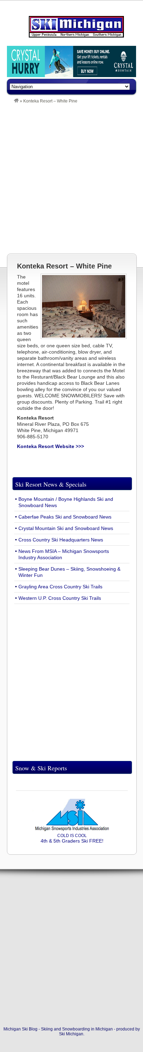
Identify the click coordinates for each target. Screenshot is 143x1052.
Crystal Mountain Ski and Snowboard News (65, 528)
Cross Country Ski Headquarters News (60, 539)
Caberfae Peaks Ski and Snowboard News (64, 517)
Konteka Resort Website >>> (50, 446)
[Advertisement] (71, 178)
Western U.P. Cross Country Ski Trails (59, 598)
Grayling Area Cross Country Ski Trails (60, 586)
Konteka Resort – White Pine (64, 266)
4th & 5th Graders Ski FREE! (72, 838)
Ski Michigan (71, 1034)
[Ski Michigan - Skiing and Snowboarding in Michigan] (16, 101)
